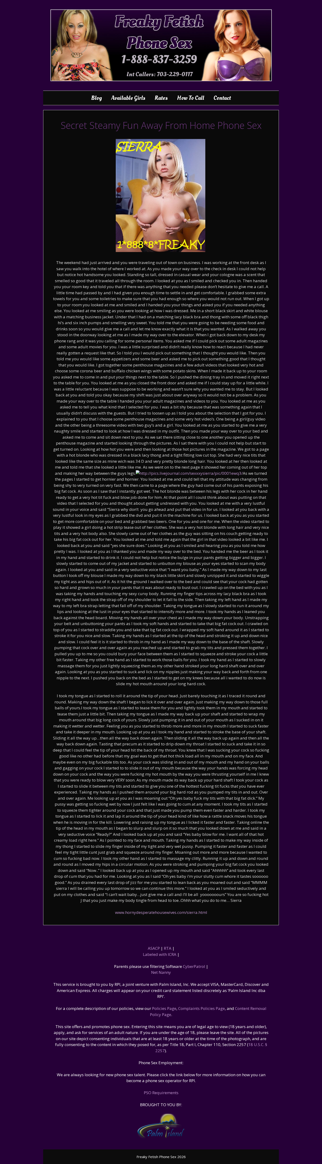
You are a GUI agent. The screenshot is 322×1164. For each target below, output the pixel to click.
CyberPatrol (194, 966)
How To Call (190, 98)
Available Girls (128, 98)
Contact (222, 98)
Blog (96, 98)
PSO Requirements (161, 1092)
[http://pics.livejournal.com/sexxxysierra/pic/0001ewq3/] (189, 473)
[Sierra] (160, 250)
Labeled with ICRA (159, 954)
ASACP (154, 948)
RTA (167, 948)
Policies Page (164, 1008)
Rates (161, 98)
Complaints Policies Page (201, 1008)
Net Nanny (161, 972)
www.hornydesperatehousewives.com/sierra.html (161, 912)
